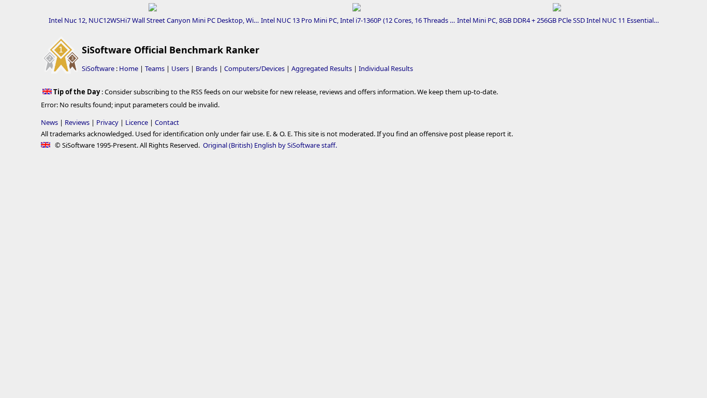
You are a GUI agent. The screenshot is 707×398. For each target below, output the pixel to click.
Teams (155, 68)
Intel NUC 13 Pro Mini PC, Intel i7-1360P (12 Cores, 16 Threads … (358, 20)
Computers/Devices (254, 68)
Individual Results (386, 68)
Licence (136, 122)
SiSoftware (98, 68)
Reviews (77, 122)
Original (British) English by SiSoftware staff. (270, 145)
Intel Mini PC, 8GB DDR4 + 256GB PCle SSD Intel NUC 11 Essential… (558, 20)
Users (180, 68)
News (49, 122)
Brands (206, 68)
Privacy (107, 122)
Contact (167, 122)
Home (128, 68)
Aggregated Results (321, 68)
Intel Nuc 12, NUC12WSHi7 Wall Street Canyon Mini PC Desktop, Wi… (154, 20)
